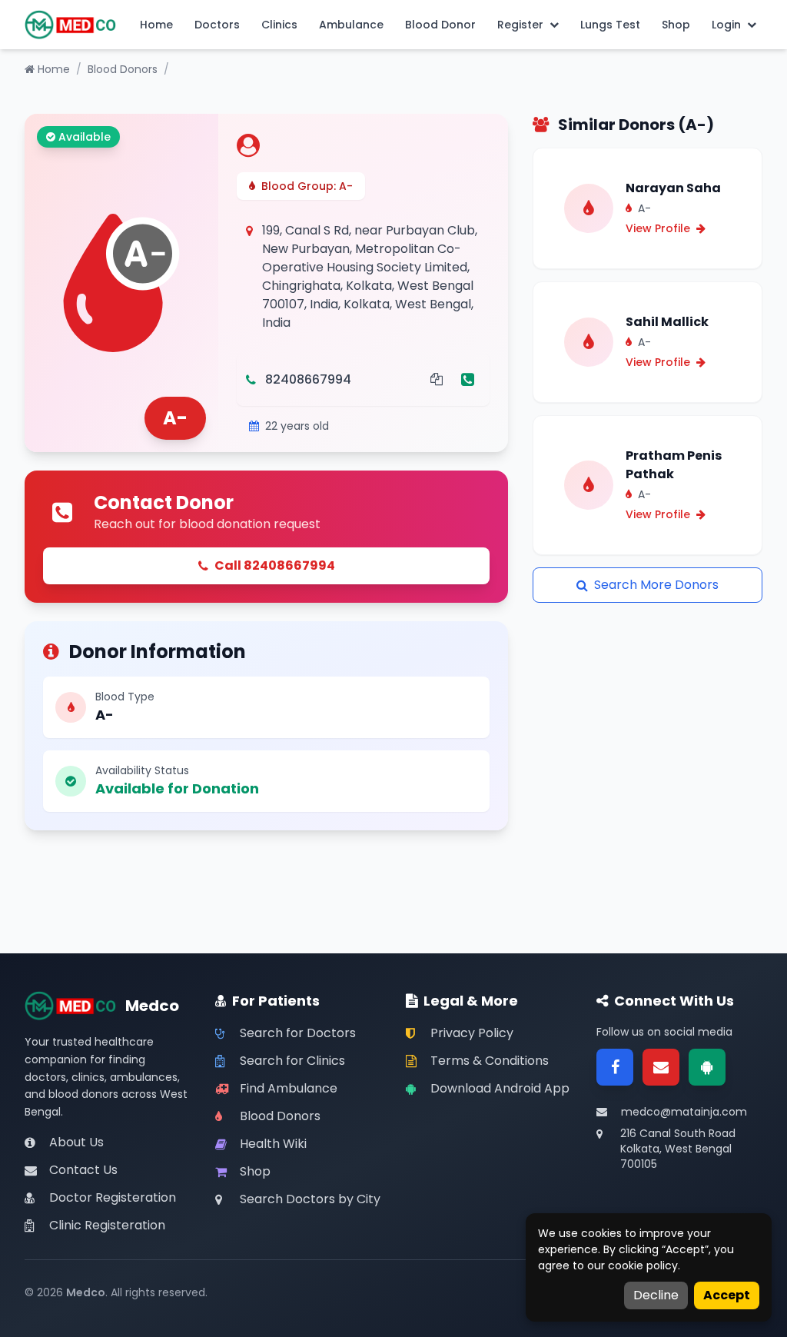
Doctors (217, 24)
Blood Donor (440, 24)
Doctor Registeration (112, 1197)
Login (726, 24)
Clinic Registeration (107, 1225)
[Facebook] (614, 1067)
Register (520, 24)
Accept (726, 1295)
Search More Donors (656, 585)
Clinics (279, 24)
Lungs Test (610, 24)
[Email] (661, 1067)
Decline (656, 1295)
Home (156, 24)
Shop (676, 24)
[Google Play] (707, 1067)
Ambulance (351, 24)
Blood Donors (123, 69)
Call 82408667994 (274, 565)
